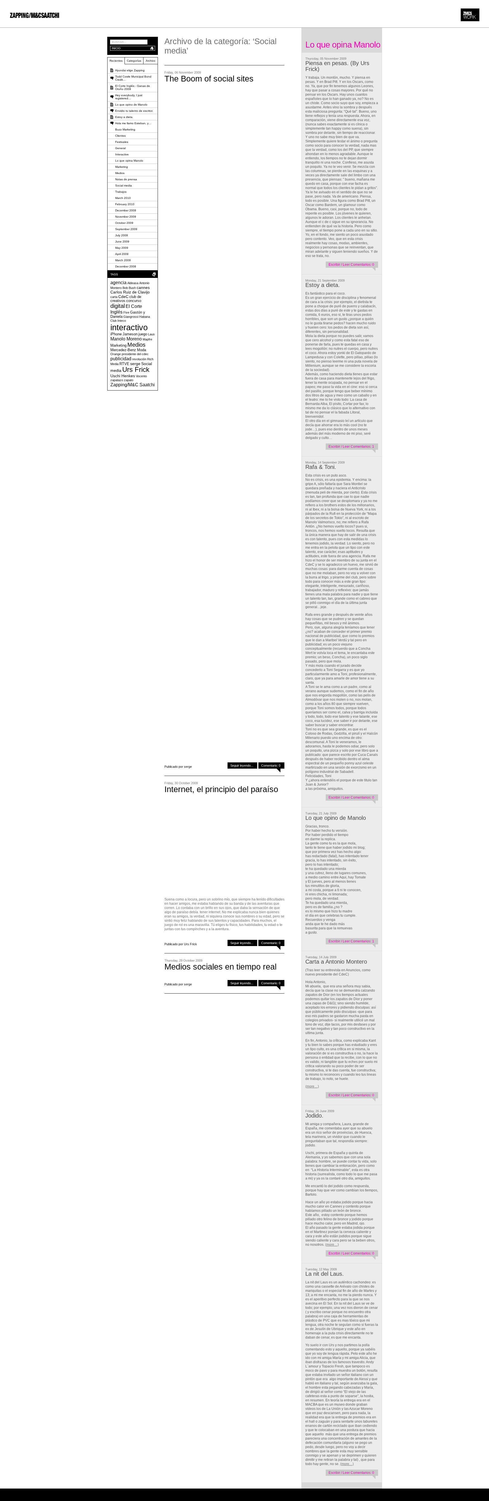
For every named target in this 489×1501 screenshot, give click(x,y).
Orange (115, 354)
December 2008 (125, 266)
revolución (139, 359)
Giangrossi (130, 316)
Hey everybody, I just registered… (128, 97)
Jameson (130, 334)
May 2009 (121, 247)
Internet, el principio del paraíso (221, 789)
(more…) (312, 1086)
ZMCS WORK (470, 14)
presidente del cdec (135, 354)
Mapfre (147, 339)
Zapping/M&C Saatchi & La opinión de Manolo (34, 15)
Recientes (116, 60)
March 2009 (123, 260)
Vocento (141, 376)
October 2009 (124, 222)
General (120, 148)
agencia (118, 282)
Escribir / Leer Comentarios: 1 (351, 447)
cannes (143, 287)
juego (142, 334)
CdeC (123, 296)
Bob (125, 288)
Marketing (121, 166)
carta (113, 297)
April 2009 (121, 254)
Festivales (121, 141)
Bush (132, 288)
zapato (128, 380)
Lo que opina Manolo (129, 160)
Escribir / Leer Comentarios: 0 (351, 265)
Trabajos (120, 191)
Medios (120, 173)
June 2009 (122, 241)
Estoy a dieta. (322, 285)
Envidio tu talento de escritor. (134, 110)
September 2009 (126, 229)
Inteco (121, 320)
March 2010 (123, 198)
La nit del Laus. (324, 1274)
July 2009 (121, 235)
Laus (151, 334)
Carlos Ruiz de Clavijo (130, 292)
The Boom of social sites (209, 78)
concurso (133, 301)
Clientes (120, 135)
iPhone (116, 334)
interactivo (129, 327)
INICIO (116, 48)
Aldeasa (132, 283)
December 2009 (125, 210)
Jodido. (314, 1115)
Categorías (134, 60)
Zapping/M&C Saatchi (132, 384)
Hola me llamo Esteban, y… (133, 123)
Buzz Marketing (125, 129)
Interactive (122, 154)
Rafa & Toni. (320, 467)
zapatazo (116, 380)
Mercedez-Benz (123, 350)
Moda (141, 350)
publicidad (120, 358)
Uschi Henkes (122, 376)
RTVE (124, 364)
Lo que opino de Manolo (335, 818)
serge (135, 363)
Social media (123, 185)
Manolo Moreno (126, 338)
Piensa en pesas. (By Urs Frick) (337, 66)
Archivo (150, 60)
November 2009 (125, 216)
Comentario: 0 (270, 765)
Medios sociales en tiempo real (220, 966)
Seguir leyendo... (241, 765)
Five (126, 312)
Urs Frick (135, 369)
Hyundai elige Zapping (130, 70)
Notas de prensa (126, 179)
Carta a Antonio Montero (336, 962)
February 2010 (124, 204)
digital (117, 306)
